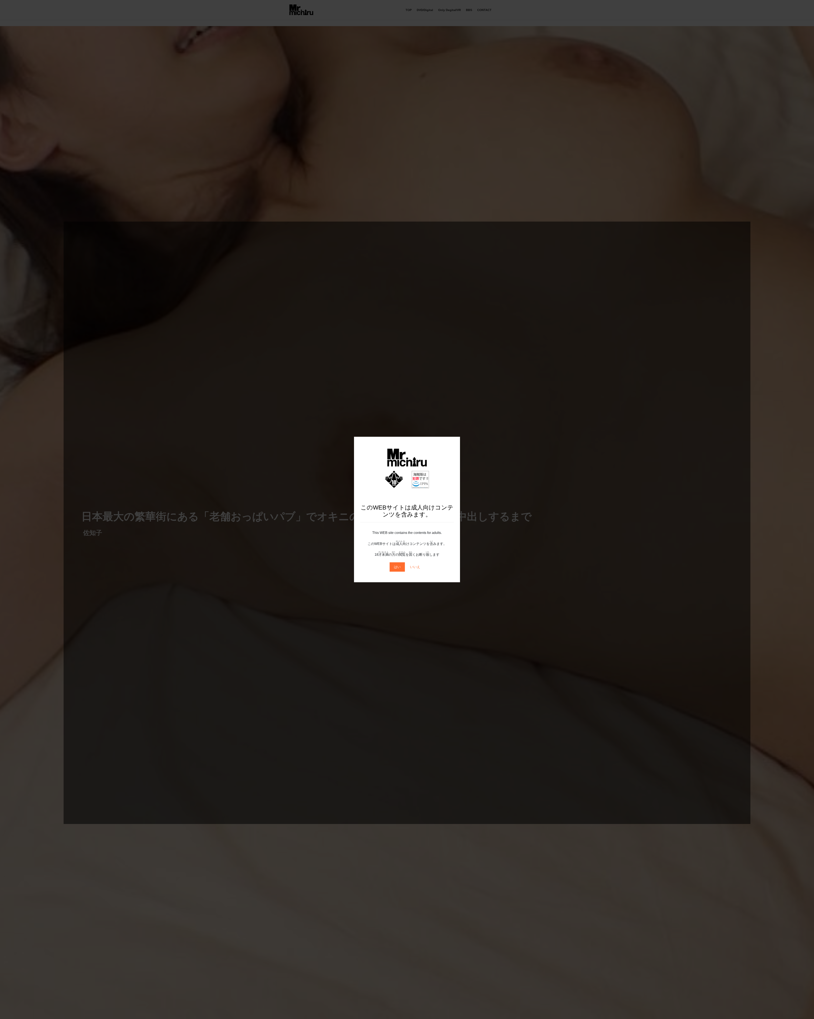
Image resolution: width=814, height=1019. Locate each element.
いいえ (415, 567)
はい (397, 567)
